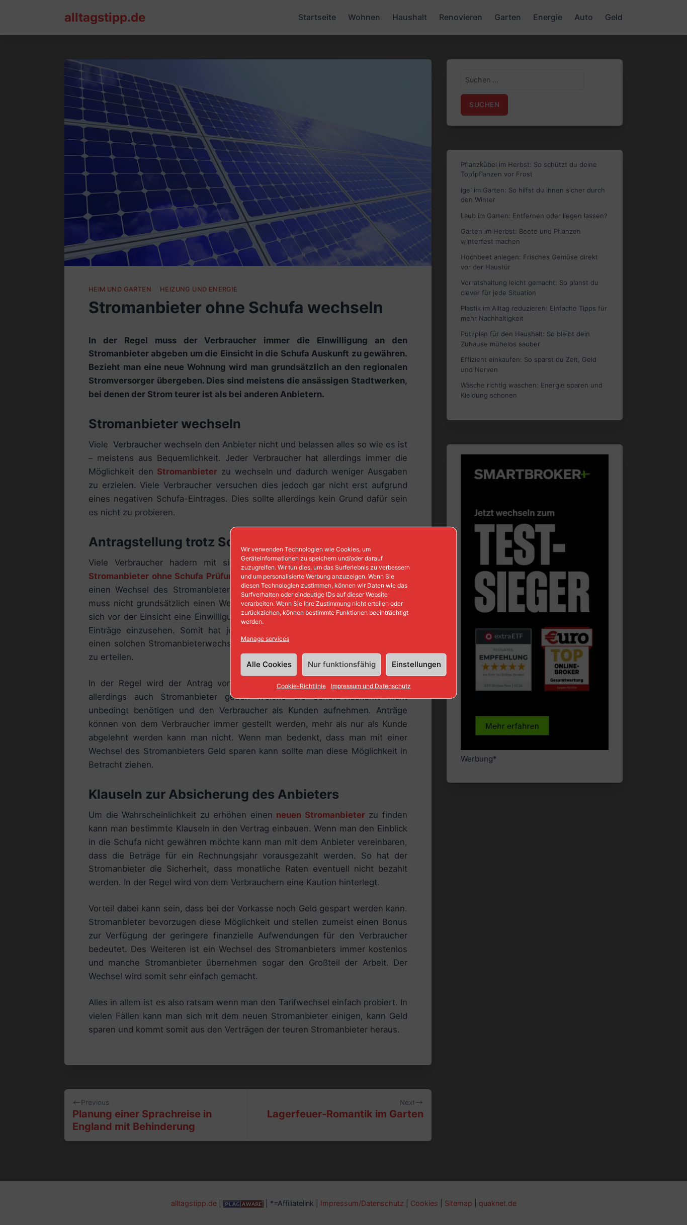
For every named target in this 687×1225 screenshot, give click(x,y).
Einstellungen (416, 664)
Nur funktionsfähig (342, 664)
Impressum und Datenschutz (371, 686)
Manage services (265, 638)
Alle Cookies (269, 664)
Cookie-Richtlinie (301, 686)
